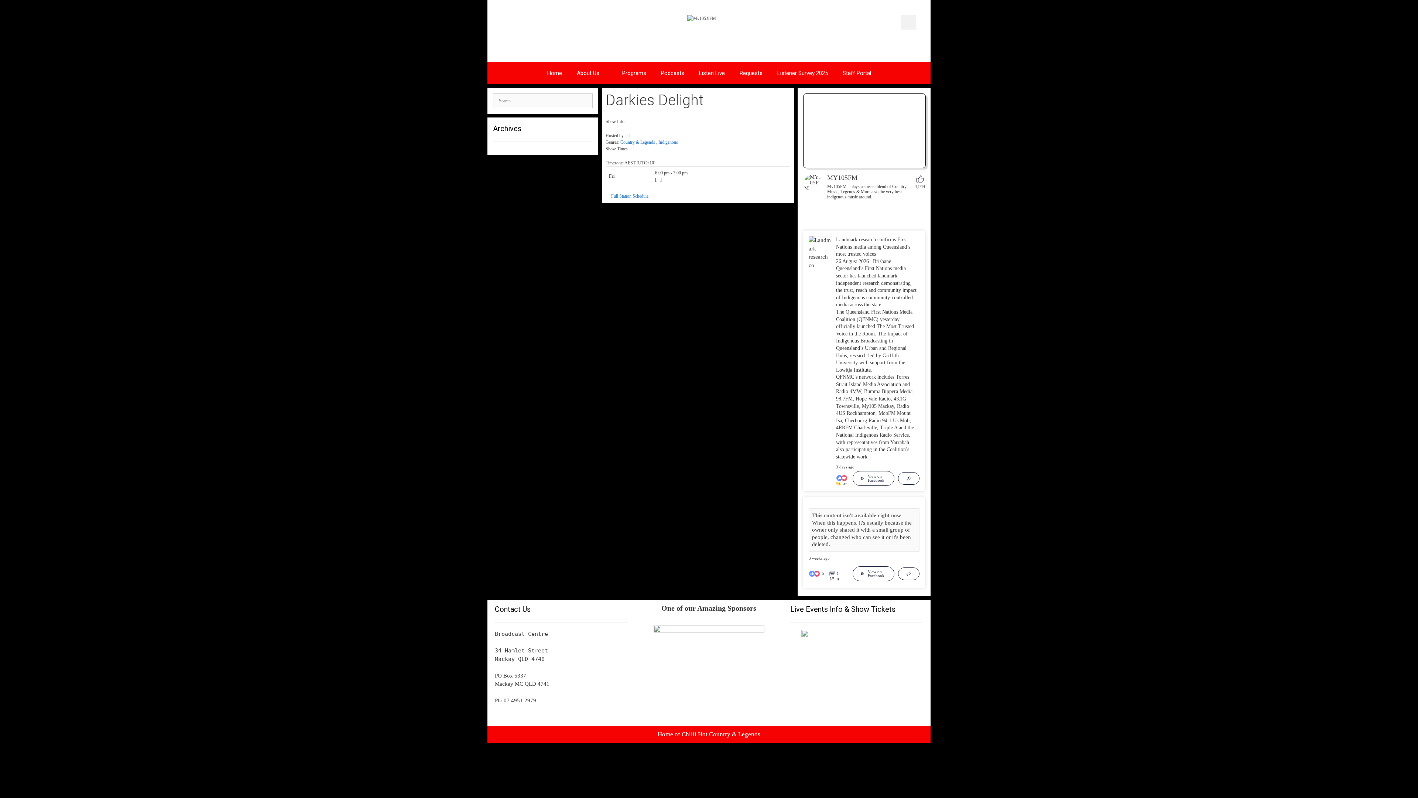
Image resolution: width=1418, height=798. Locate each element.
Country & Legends (637, 142)
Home (554, 73)
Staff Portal (857, 73)
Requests (751, 73)
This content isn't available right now (856, 515)
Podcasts (672, 73)
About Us (588, 73)
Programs (634, 73)
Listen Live (712, 73)
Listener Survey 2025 (802, 73)
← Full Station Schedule (627, 196)
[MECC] (856, 635)
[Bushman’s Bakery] (709, 631)
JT (628, 135)
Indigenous (668, 142)
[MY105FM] (812, 183)
